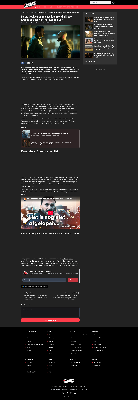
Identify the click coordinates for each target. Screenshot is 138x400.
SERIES (45, 7)
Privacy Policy (56, 386)
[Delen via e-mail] (28, 63)
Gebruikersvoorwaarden (70, 386)
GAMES (51, 7)
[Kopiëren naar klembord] (32, 63)
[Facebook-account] (67, 393)
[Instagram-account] (71, 393)
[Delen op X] (25, 63)
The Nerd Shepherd (33, 261)
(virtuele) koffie (67, 259)
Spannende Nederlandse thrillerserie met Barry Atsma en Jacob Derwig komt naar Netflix (51, 143)
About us (83, 386)
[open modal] (113, 3)
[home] (35, 7)
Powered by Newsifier (69, 396)
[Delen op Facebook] (22, 63)
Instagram (70, 261)
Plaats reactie (50, 320)
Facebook (60, 261)
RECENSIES (75, 7)
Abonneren (73, 280)
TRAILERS (66, 7)
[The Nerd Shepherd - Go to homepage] (29, 2)
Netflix (43, 179)
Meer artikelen (90, 61)
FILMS (39, 7)
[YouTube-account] (75, 393)
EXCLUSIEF (58, 7)
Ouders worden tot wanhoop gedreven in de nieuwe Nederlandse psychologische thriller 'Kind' (49, 134)
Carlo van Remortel (31, 23)
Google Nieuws (27, 263)
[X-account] (63, 393)
